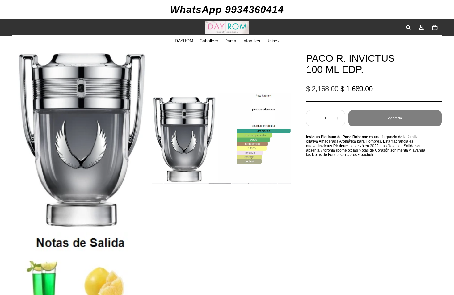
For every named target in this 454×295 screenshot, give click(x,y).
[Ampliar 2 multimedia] (221, 138)
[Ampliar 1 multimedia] (81, 138)
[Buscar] (408, 27)
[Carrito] (435, 27)
